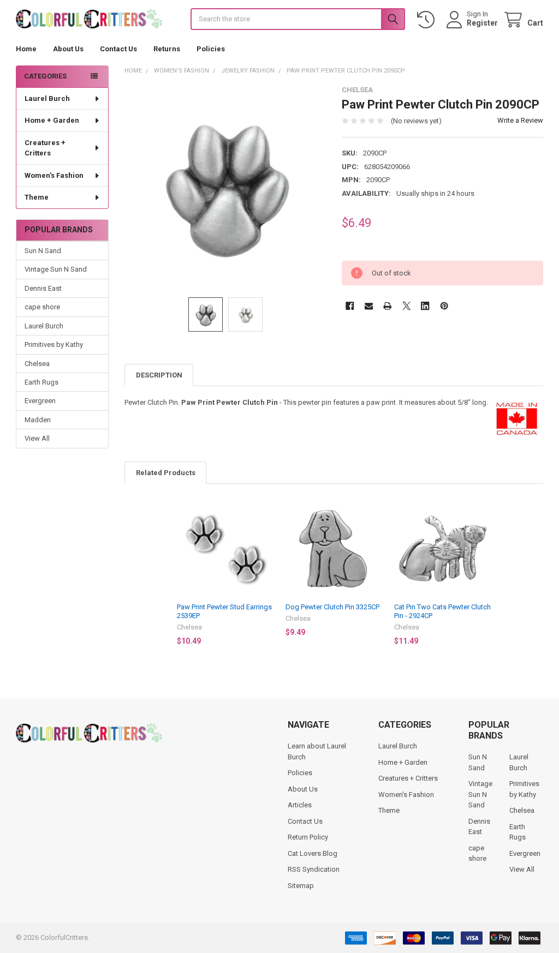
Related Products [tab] (165, 473)
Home (26, 49)
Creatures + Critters (45, 148)
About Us (68, 49)
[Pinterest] (444, 306)
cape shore (42, 307)
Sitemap (301, 886)
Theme (37, 197)
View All (37, 438)
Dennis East (43, 288)
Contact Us (118, 49)
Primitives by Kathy (54, 344)
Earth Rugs (41, 382)
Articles (300, 805)
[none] (225, 186)
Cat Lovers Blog (312, 853)
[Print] (387, 306)
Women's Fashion (54, 175)
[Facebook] (350, 306)
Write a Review (520, 120)
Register (482, 23)
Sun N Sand (43, 251)
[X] (406, 306)
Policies (211, 49)
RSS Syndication (314, 869)
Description (159, 375)
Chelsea (37, 363)
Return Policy (308, 837)
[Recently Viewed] (428, 19)
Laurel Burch (47, 98)
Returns (166, 49)
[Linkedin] (425, 306)
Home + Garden (52, 120)
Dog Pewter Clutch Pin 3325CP (332, 607)
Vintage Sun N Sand (56, 269)
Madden (38, 420)
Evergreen (40, 401)
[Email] (369, 306)
